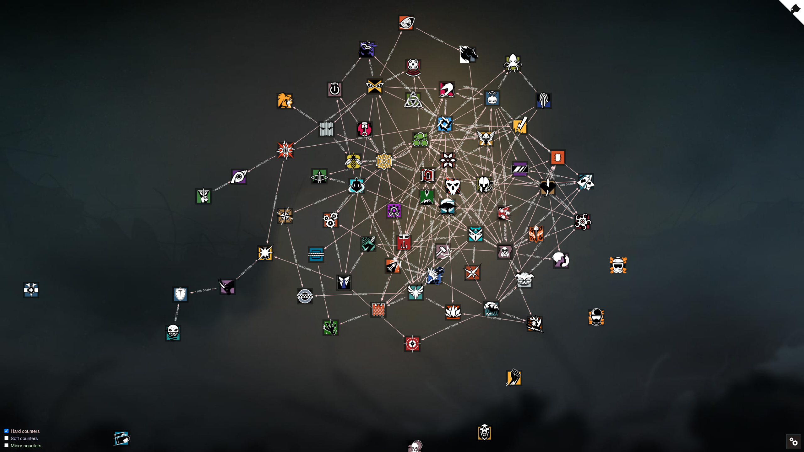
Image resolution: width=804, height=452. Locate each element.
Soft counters (24, 438)
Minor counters (26, 445)
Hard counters (25, 431)
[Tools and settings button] (793, 441)
